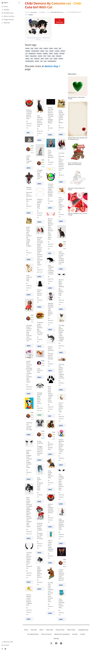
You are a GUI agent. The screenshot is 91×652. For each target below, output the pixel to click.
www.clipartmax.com (57, 12)
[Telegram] (5, 648)
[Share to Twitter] (43, 33)
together (45, 53)
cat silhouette (35, 51)
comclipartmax (52, 61)
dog (32, 48)
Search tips (49, 630)
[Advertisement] (45, 85)
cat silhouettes (29, 61)
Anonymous (34, 12)
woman (46, 48)
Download (59, 22)
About (41, 630)
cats (47, 51)
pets (53, 56)
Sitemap (56, 638)
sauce (55, 48)
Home (26, 630)
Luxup (33, 146)
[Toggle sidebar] (19, 2)
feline (51, 53)
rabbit (27, 58)
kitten (51, 48)
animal (40, 56)
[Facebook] (56, 643)
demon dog (51, 66)
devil (42, 58)
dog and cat (33, 56)
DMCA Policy (71, 630)
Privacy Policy (60, 630)
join (51, 58)
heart (49, 56)
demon (27, 48)
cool (32, 58)
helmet (63, 51)
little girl (58, 56)
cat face (57, 51)
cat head (62, 53)
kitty (41, 48)
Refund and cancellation (61, 634)
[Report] (63, 25)
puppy (55, 58)
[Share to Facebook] (46, 33)
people (56, 53)
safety (42, 51)
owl (41, 61)
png (45, 61)
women (51, 51)
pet (60, 48)
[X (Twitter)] (2, 648)
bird (45, 56)
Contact (31, 14)
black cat (36, 58)
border (37, 61)
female (61, 58)
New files (34, 630)
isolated (28, 51)
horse (46, 58)
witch (27, 56)
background (32, 53)
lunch (36, 48)
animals (39, 53)
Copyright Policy (83, 630)
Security (74, 634)
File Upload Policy (32, 634)
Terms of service (46, 634)
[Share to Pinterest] (49, 33)
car (26, 53)
